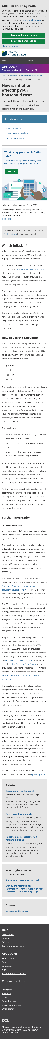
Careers (6, 962)
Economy (13, 75)
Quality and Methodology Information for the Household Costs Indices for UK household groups (24, 888)
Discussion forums (11, 1004)
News (4, 969)
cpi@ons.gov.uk (38, 774)
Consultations (9, 1001)
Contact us (7, 965)
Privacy (5, 942)
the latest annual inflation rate (30, 269)
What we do (8, 958)
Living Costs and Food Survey (23, 664)
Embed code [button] (8, 219)
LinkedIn (6, 997)
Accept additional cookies (24, 35)
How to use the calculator (17, 133)
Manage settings (10, 45)
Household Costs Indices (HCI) (18, 660)
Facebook (6, 993)
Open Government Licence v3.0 (21, 1028)
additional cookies (32, 20)
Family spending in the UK (19, 814)
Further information (15, 138)
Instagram (7, 989)
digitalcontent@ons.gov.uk (17, 911)
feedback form (10, 234)
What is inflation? (13, 128)
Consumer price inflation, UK (20, 791)
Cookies (6, 938)
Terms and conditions (13, 945)
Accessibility (8, 934)
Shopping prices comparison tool (22, 880)
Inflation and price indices (31, 75)
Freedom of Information (14, 973)
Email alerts (8, 1008)
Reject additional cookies (23, 40)
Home (4, 75)
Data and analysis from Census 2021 (20, 70)
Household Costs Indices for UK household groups (21, 838)
